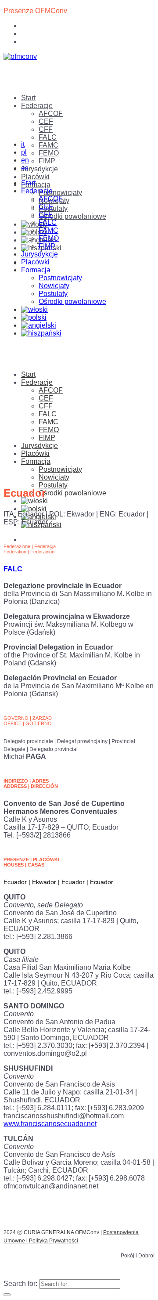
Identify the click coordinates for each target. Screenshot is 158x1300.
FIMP (47, 161)
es (25, 168)
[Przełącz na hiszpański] (41, 333)
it (23, 144)
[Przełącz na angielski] (38, 325)
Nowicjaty (54, 285)
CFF (46, 129)
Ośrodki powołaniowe (72, 216)
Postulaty (53, 208)
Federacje (37, 105)
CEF (46, 121)
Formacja (35, 184)
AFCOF (51, 113)
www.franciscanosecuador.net (50, 1123)
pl (24, 152)
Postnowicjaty (60, 192)
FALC (48, 137)
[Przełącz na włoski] (34, 224)
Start (28, 97)
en (25, 160)
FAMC (48, 145)
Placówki (35, 177)
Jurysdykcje (39, 169)
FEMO (49, 153)
